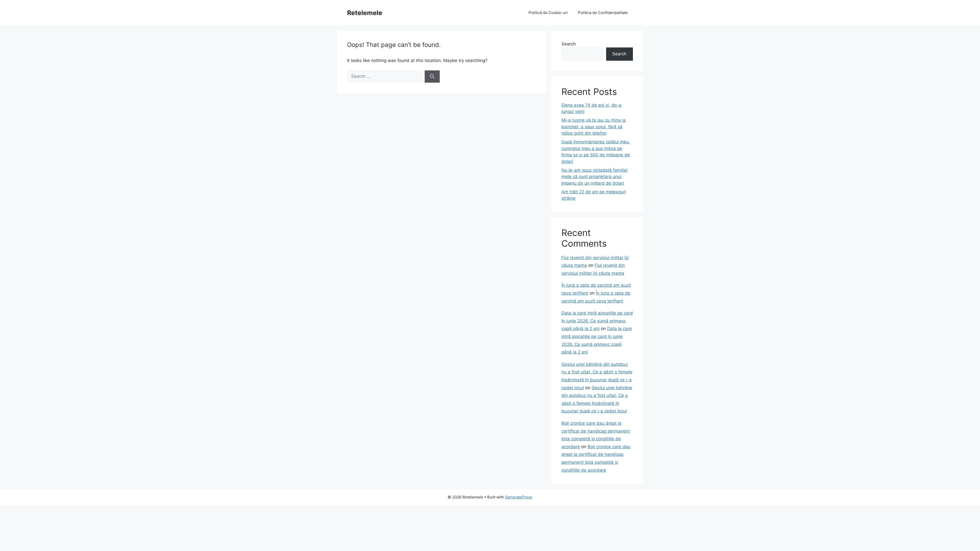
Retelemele (364, 13)
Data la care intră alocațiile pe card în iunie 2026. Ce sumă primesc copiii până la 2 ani (597, 320)
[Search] (432, 76)
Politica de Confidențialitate (603, 12)
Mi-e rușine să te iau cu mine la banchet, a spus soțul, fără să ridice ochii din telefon (593, 127)
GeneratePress (518, 497)
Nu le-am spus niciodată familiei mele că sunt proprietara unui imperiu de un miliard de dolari (594, 177)
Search (568, 43)
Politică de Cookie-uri (548, 12)
